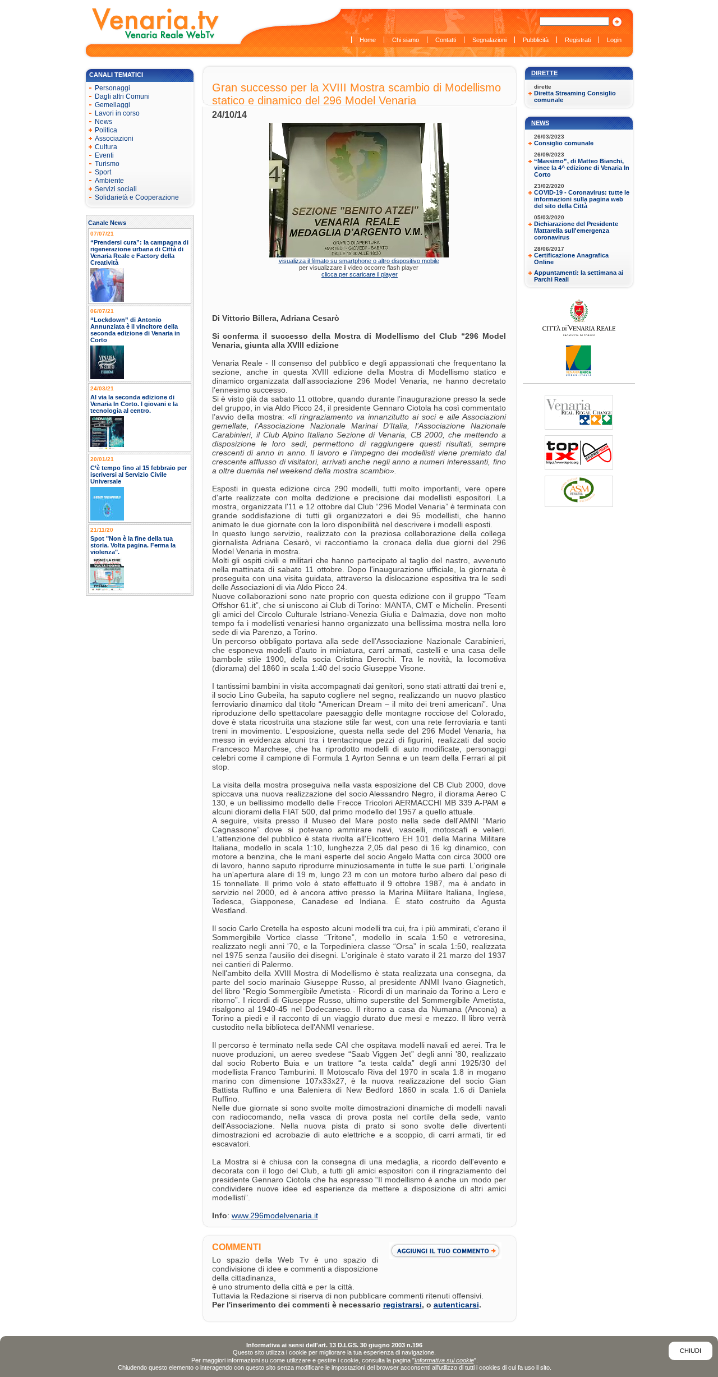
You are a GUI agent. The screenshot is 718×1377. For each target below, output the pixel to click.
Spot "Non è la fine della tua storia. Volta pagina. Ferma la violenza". (133, 545)
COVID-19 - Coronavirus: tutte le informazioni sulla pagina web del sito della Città (581, 199)
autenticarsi (456, 1304)
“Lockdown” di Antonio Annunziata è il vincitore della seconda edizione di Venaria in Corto (135, 329)
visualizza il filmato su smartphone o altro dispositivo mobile (359, 260)
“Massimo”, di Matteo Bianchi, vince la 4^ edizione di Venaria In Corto (581, 168)
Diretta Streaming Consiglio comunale (575, 96)
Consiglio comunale (563, 143)
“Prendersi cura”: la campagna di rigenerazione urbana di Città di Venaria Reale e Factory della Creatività (139, 252)
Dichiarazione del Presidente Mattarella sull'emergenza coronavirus (576, 230)
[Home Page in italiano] (156, 37)
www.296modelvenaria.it (275, 1215)
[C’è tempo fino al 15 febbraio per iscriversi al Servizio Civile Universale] (107, 518)
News (540, 122)
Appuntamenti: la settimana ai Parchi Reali (578, 276)
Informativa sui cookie (444, 1360)
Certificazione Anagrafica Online (571, 258)
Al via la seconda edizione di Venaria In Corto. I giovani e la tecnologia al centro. (134, 404)
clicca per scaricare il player (359, 274)
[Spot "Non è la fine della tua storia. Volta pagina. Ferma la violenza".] (107, 589)
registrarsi (402, 1304)
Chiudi (690, 1350)
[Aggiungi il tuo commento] (447, 1250)
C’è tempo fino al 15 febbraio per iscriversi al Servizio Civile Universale (138, 474)
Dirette (544, 73)
